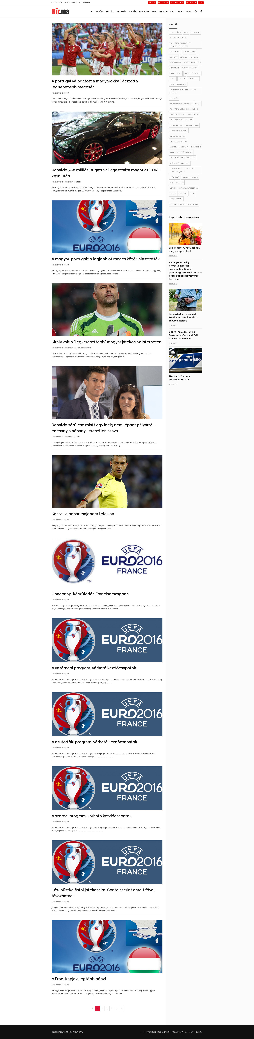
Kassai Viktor (193, 114)
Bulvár (132, 11)
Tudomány (144, 11)
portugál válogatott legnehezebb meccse (180, 44)
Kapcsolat (189, 1032)
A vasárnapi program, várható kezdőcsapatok (94, 668)
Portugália (175, 52)
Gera (179, 73)
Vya (59, 93)
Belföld (99, 11)
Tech (154, 11)
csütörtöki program (180, 163)
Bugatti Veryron (189, 68)
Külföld (110, 11)
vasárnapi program (179, 147)
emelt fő (183, 193)
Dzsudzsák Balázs (178, 84)
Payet (197, 104)
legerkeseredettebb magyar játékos (183, 91)
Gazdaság (121, 11)
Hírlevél (198, 1032)
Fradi (192, 193)
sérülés (183, 57)
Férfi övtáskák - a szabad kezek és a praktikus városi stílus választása (183, 317)
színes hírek (193, 79)
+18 (171, 183)
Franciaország (192, 125)
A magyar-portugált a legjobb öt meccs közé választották (106, 259)
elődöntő (174, 177)
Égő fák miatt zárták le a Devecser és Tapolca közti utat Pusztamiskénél (183, 335)
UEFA (172, 73)
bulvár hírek (189, 52)
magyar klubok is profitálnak (184, 204)
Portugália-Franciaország (182, 158)
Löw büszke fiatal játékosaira (184, 188)
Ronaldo (194, 57)
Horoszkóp (191, 11)
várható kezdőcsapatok (181, 152)
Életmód (163, 11)
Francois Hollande (178, 131)
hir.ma (60, 1032)
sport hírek (175, 32)
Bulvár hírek (69, 182)
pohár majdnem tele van (181, 120)
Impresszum (151, 1032)
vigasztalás (175, 62)
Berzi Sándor (176, 125)
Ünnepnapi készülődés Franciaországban (90, 594)
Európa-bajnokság (192, 62)
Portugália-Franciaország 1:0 (184, 109)
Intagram (174, 68)
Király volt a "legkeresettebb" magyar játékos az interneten (107, 342)
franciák (174, 98)
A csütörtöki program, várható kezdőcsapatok (94, 742)
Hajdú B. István (177, 114)
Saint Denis (196, 147)
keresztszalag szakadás (181, 104)
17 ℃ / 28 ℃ (57, 2)
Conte (173, 193)
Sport (180, 11)
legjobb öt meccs (192, 73)
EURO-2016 (195, 32)
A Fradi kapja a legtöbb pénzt (79, 978)
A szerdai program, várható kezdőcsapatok (92, 816)
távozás (179, 183)
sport (173, 79)
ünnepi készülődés (178, 141)
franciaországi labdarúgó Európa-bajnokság (182, 170)
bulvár (181, 79)
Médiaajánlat (177, 1032)
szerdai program (190, 177)
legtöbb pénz (176, 199)
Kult (172, 11)
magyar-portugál (178, 38)
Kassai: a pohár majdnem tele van (83, 514)
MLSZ (186, 32)
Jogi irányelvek (163, 1032)
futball (78, 182)
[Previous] (92, 1008)
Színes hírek (86, 347)
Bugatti (173, 57)
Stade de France (177, 136)
